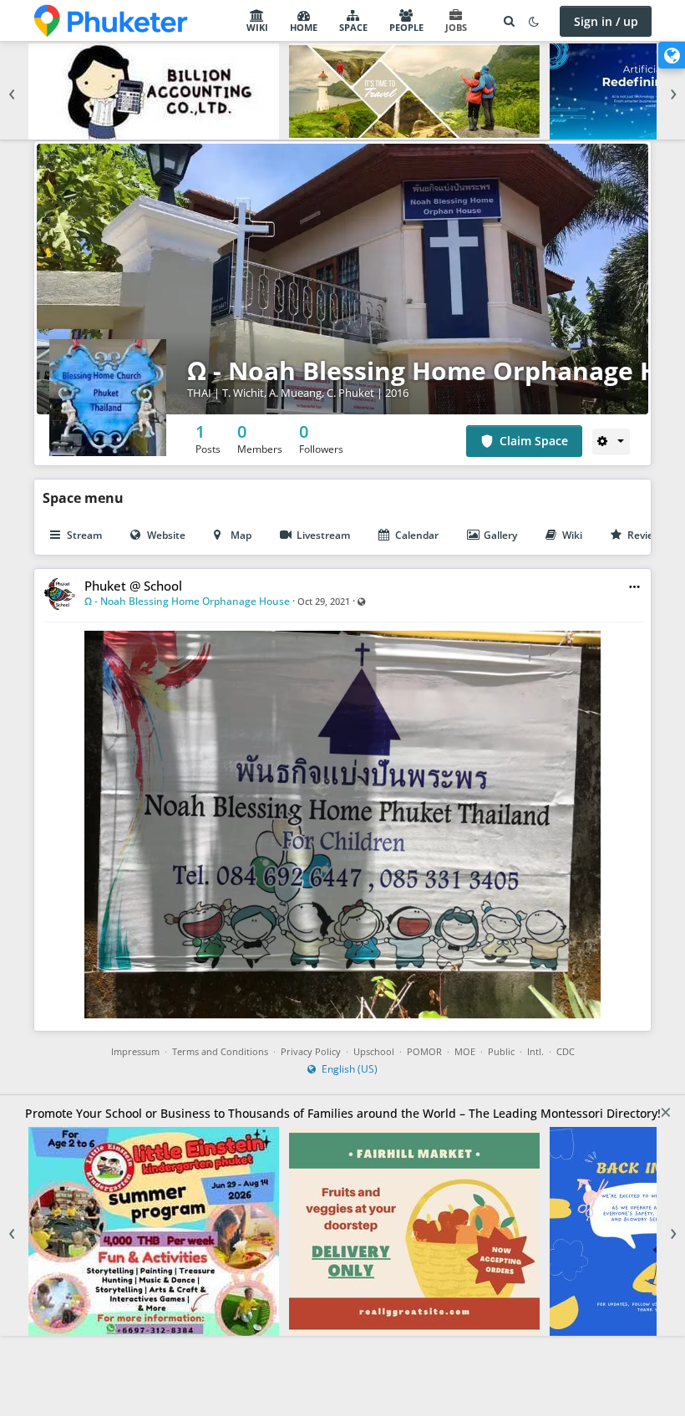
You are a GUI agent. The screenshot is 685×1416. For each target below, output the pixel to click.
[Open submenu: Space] (372, 21)
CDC (565, 1052)
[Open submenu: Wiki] (273, 21)
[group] (342, 91)
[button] (634, 586)
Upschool (373, 1052)
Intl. (535, 1052)
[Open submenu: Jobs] (472, 21)
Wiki (257, 27)
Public (501, 1052)
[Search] (509, 21)
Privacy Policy (311, 1052)
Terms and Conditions (220, 1052)
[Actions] (611, 441)
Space (353, 27)
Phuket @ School (133, 585)
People (406, 27)
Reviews (647, 535)
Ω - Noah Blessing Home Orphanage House (187, 601)
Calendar (417, 535)
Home (303, 27)
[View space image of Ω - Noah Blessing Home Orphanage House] (107, 396)
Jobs (456, 27)
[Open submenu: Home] (322, 21)
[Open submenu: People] (428, 21)
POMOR (424, 1052)
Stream (84, 535)
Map (241, 535)
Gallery (500, 535)
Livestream (323, 535)
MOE (464, 1052)
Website (166, 535)
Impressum (135, 1052)
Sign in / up (606, 21)
